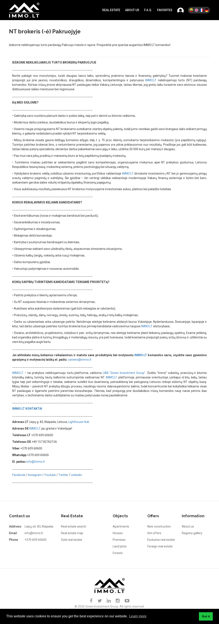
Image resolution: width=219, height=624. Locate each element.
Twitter (63, 475)
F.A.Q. (148, 10)
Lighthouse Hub (78, 422)
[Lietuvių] (191, 10)
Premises (119, 539)
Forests (118, 553)
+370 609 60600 (35, 539)
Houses (118, 533)
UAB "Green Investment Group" (124, 373)
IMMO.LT (151, 80)
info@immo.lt (35, 461)
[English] (196, 10)
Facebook (18, 475)
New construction (159, 526)
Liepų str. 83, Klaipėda (39, 526)
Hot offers (154, 533)
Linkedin (76, 475)
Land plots (120, 546)
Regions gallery (192, 533)
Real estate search (73, 526)
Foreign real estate (160, 546)
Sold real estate (71, 539)
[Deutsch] (207, 10)
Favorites (164, 10)
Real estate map (72, 533)
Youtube (50, 475)
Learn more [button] (137, 616)
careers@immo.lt (79, 359)
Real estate (111, 10)
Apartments (121, 526)
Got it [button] (206, 616)
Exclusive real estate (161, 539)
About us (132, 10)
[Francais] (201, 10)
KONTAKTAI (33, 408)
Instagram (35, 475)
